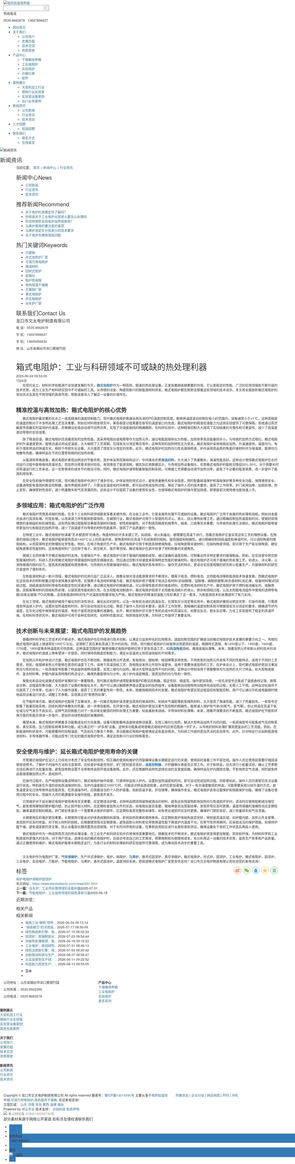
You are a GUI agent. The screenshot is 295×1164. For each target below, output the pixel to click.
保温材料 (31, 266)
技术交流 (28, 45)
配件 (25, 78)
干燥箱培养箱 (31, 59)
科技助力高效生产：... (41, 964)
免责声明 (72, 1109)
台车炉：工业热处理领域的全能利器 (55, 888)
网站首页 (19, 27)
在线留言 (28, 142)
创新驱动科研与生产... (41, 954)
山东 (24, 1104)
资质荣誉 (28, 50)
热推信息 (182, 1095)
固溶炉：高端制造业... (41, 936)
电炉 (19, 879)
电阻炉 (27, 879)
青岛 (38, 1104)
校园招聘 (28, 128)
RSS (226, 1095)
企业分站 (197, 1095)
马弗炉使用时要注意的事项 (44, 225)
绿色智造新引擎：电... (41, 931)
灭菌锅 (30, 252)
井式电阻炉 (33, 298)
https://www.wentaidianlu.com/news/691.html (64, 883)
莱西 (46, 1104)
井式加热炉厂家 (36, 257)
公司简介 (28, 36)
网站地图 (213, 1095)
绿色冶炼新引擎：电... (41, 950)
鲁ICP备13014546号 (119, 1095)
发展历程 (28, 41)
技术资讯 (28, 119)
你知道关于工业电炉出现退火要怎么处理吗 (56, 216)
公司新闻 (28, 110)
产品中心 (19, 55)
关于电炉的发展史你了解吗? (45, 212)
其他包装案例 (9, 1028)
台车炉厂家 (33, 303)
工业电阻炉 (30, 64)
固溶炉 (47, 879)
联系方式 (28, 137)
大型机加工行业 (33, 87)
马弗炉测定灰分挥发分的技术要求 (49, 230)
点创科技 (59, 1109)
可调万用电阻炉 (36, 261)
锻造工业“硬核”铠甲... (40, 922)
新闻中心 (49, 167)
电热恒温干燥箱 (36, 284)
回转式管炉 (33, 271)
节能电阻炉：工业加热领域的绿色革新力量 (59, 892)
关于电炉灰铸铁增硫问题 (43, 235)
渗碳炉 (37, 879)
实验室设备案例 (33, 96)
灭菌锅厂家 (33, 289)
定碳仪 (30, 275)
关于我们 (19, 31)
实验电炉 (28, 68)
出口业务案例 (31, 101)
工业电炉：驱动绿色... (41, 945)
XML (235, 1095)
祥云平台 (28, 1109)
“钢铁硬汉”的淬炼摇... (40, 927)
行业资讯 (28, 114)
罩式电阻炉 (33, 294)
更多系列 (104, 1000)
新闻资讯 (19, 105)
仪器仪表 (28, 73)
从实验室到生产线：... (41, 959)
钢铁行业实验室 (33, 91)
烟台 (60, 1104)
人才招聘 (19, 124)
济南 (31, 1104)
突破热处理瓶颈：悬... (41, 941)
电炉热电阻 (33, 280)
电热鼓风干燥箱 (45, 1099)
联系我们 (19, 133)
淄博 (53, 1104)
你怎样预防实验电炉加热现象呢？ (49, 221)
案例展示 (19, 82)
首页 (36, 167)
